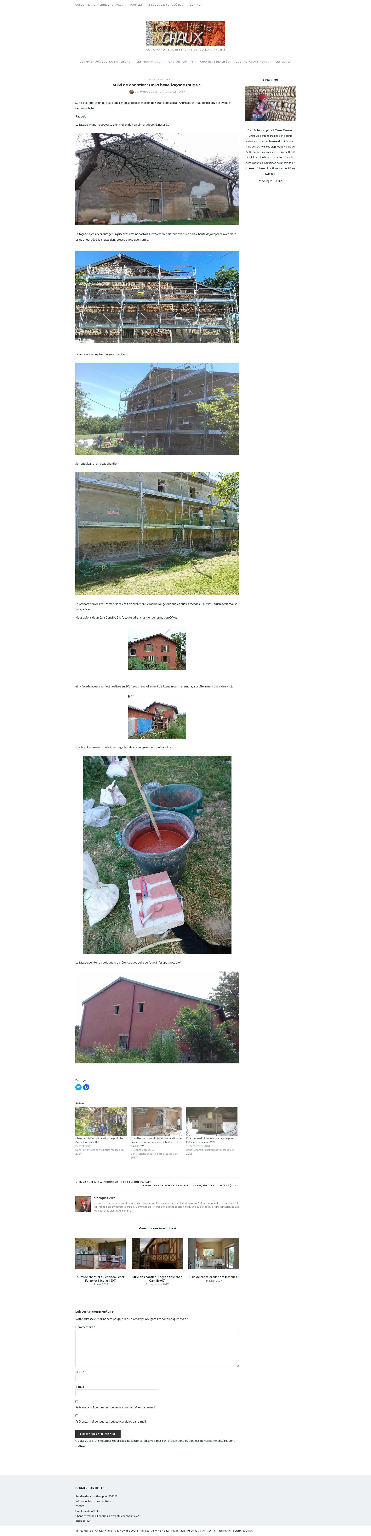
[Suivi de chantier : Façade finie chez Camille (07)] (157, 1253)
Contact (196, 4)
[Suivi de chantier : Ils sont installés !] (213, 1253)
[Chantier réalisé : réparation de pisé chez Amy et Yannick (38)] (101, 1121)
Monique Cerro (148, 92)
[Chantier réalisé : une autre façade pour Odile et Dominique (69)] (211, 1121)
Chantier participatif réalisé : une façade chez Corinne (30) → (191, 1185)
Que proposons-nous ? (252, 61)
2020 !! (79, 1506)
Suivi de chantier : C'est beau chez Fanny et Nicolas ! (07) (101, 1278)
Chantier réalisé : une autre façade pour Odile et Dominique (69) (210, 1140)
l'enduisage (126, 102)
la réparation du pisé (97, 102)
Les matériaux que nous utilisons (105, 61)
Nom (79, 1372)
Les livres (283, 61)
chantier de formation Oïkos (158, 617)
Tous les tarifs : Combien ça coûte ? (156, 4)
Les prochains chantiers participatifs (165, 61)
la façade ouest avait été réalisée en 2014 (105, 686)
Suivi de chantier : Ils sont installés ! (214, 1277)
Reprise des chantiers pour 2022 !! (96, 1496)
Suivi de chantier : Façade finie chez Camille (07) (157, 1278)
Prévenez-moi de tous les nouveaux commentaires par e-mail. (115, 1407)
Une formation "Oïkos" (88, 1511)
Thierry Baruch (211, 604)
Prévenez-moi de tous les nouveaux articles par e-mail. (110, 1421)
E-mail (80, 1386)
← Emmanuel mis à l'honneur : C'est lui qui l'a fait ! (114, 1182)
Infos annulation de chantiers (93, 1501)
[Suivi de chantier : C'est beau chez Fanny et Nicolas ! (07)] (100, 1253)
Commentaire (85, 1327)
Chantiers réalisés (214, 61)
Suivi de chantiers (157, 79)
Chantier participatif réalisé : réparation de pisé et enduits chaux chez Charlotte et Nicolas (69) (156, 1141)
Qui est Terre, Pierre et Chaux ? (99, 4)
